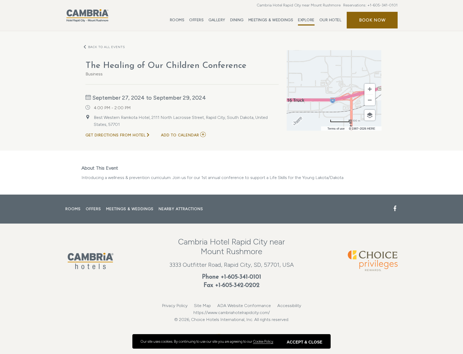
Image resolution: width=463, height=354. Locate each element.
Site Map (202, 305)
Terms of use (336, 128)
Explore (306, 20)
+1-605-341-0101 (382, 5)
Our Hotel (330, 20)
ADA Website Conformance (244, 305)
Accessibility (289, 305)
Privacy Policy (175, 305)
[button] (372, 20)
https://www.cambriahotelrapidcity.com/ (231, 312)
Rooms (177, 20)
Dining (237, 20)
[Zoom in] (369, 89)
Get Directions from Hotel (115, 135)
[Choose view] (369, 115)
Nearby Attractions (181, 209)
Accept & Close (304, 342)
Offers (196, 20)
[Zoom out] (369, 100)
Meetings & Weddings (270, 20)
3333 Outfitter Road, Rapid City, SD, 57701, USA (231, 264)
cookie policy (263, 342)
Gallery (216, 20)
